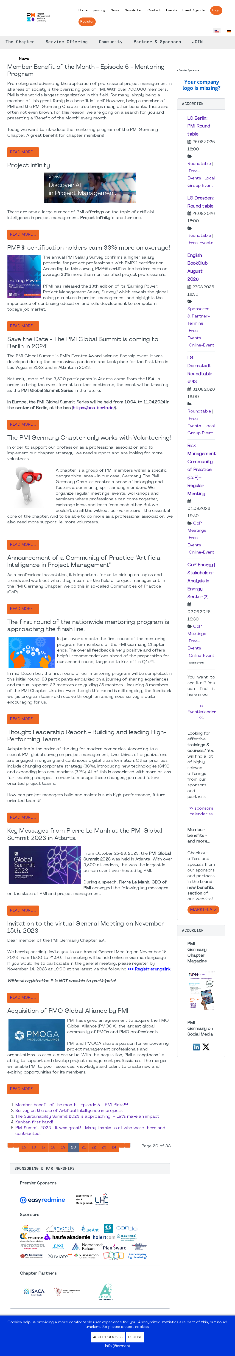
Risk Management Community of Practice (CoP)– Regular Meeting (201, 470)
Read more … (23, 152)
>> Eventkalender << (201, 712)
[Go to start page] (10, 1145)
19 (63, 1147)
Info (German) (117, 1346)
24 (114, 1147)
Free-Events (201, 243)
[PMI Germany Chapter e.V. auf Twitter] (206, 1046)
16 (34, 1147)
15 (24, 1147)
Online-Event (202, 345)
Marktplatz (203, 910)
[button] (90, 1168)
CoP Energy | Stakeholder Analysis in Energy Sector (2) (201, 581)
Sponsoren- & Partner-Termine (199, 316)
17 (43, 1147)
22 (94, 1147)
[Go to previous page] (16, 1145)
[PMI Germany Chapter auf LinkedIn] (196, 1046)
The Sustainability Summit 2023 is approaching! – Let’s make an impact (87, 1117)
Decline (135, 1337)
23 (104, 1147)
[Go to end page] (128, 1145)
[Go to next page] (122, 1145)
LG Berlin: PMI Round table (198, 126)
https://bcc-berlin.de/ (94, 408)
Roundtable (199, 164)
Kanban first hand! (34, 1122)
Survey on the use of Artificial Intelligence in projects (69, 1111)
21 (84, 1147)
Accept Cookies (108, 1337)
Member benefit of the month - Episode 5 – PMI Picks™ (71, 1105)
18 (53, 1147)
